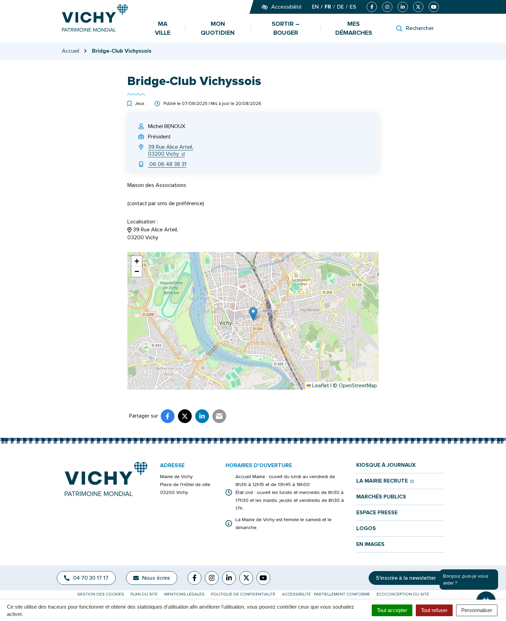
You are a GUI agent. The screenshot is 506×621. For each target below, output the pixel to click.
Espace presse (377, 512)
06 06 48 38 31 (167, 164)
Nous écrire (156, 578)
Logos (366, 528)
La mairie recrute (385, 481)
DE (340, 6)
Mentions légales (184, 594)
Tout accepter (392, 610)
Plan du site (144, 594)
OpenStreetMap (358, 385)
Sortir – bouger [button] (285, 28)
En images (370, 544)
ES (353, 6)
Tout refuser (434, 610)
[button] (253, 314)
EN (315, 6)
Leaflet (320, 385)
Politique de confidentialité (243, 594)
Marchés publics (381, 497)
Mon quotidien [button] (218, 28)
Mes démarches (353, 28)
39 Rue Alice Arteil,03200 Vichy (170, 150)
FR (328, 6)
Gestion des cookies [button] (100, 594)
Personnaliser (476, 610)
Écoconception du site (403, 594)
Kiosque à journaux (386, 465)
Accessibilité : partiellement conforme (326, 594)
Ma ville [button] (162, 28)
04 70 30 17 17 (90, 578)
